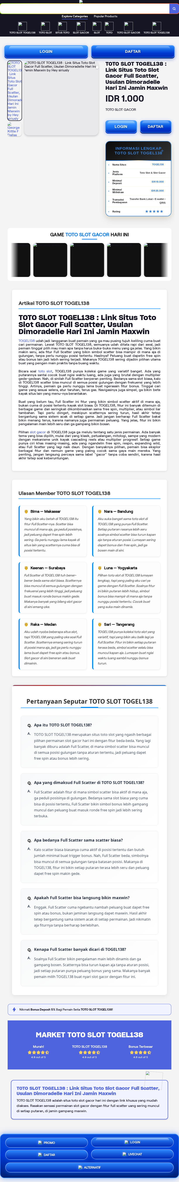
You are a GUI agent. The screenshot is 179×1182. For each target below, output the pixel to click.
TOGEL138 (27, 341)
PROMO (49, 1141)
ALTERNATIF (92, 1169)
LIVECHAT (135, 1155)
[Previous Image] (27, 98)
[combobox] (85, 9)
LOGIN (46, 51)
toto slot (45, 371)
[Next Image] (94, 98)
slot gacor (38, 432)
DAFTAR (133, 51)
